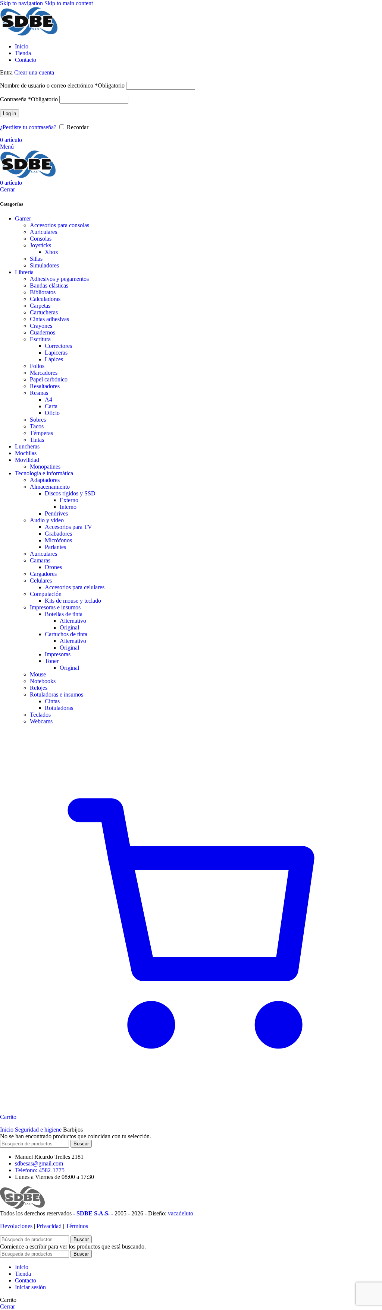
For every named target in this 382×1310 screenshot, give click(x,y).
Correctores (58, 346)
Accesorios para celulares (74, 587)
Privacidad (49, 1226)
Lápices (54, 359)
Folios (37, 366)
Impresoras (58, 654)
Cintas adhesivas (49, 319)
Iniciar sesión (30, 1287)
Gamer (23, 218)
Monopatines (45, 466)
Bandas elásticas (49, 285)
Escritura (40, 339)
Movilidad (27, 460)
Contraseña (29, 99)
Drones (53, 567)
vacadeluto (180, 1213)
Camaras (40, 560)
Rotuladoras (59, 708)
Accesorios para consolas (59, 225)
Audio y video (47, 520)
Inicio (7, 1129)
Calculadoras (45, 299)
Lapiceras (56, 352)
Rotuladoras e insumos (56, 694)
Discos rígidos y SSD (70, 493)
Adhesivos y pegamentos (59, 279)
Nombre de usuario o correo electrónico (62, 85)
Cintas (52, 701)
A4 (48, 399)
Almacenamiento (50, 486)
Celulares (41, 580)
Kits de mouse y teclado (73, 600)
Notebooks (43, 681)
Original (69, 627)
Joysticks (40, 245)
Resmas (39, 393)
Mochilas (26, 453)
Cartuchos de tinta (66, 634)
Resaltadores (45, 386)
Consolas (40, 238)
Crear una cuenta (34, 72)
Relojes (38, 688)
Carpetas (40, 305)
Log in (9, 113)
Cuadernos (42, 332)
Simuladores (44, 265)
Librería (24, 272)
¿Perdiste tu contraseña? (28, 127)
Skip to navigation (22, 3)
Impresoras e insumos (55, 607)
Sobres (38, 419)
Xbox (51, 252)
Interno (68, 507)
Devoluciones (16, 1226)
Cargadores (43, 574)
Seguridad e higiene (39, 1129)
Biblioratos (43, 292)
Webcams (41, 721)
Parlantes (55, 547)
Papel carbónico (49, 379)
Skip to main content (68, 3)
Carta (51, 406)
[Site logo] (29, 34)
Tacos (37, 426)
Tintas (37, 440)
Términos (77, 1226)
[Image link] (22, 1206)
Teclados (40, 714)
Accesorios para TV (68, 527)
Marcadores (43, 372)
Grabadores (58, 533)
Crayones (41, 326)
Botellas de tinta (63, 614)
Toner (52, 661)
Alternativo (73, 621)
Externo (69, 500)
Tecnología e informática (44, 473)
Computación (46, 594)
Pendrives (56, 513)
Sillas (36, 259)
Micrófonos (58, 540)
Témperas (41, 433)
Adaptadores (45, 480)
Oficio (52, 413)
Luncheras (27, 446)
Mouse (38, 674)
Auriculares (43, 232)
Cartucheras (44, 312)
